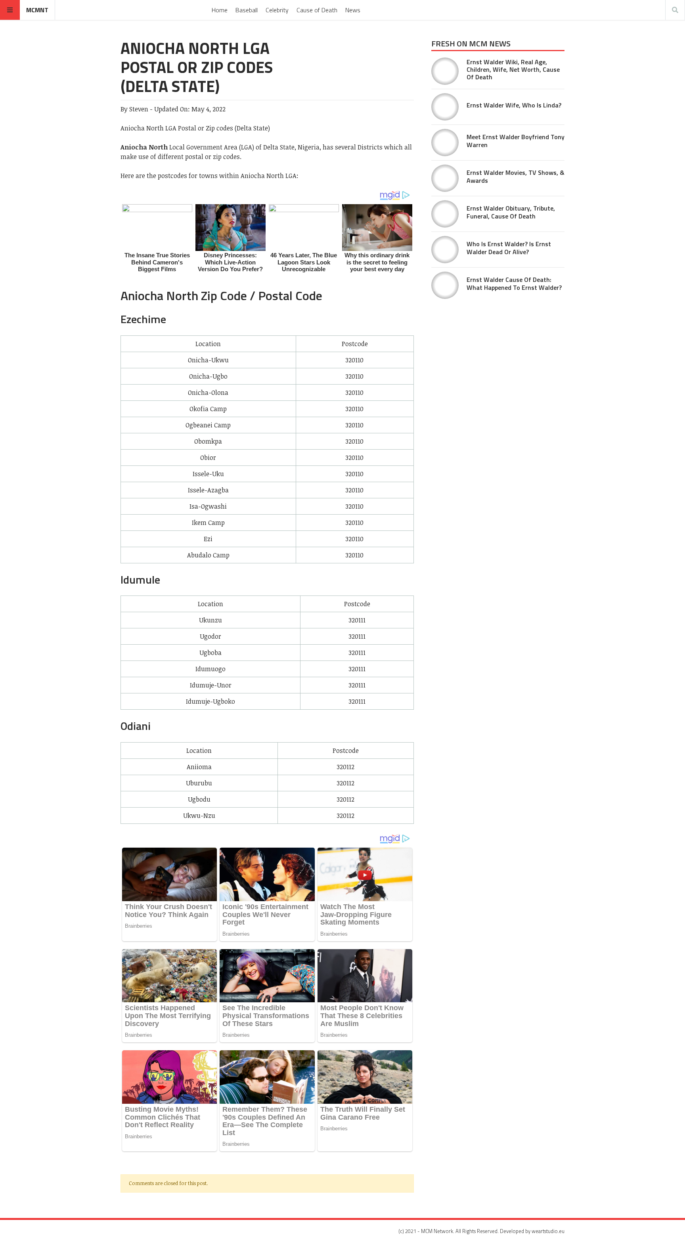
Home (220, 10)
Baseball (246, 10)
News (352, 10)
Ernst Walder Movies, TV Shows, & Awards (515, 176)
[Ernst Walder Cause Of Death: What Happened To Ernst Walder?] (445, 285)
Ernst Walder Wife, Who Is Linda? (514, 105)
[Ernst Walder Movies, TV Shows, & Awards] (445, 178)
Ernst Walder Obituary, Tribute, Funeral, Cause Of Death (511, 211)
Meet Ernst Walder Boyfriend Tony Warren (515, 140)
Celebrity (277, 10)
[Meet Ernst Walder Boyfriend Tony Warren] (445, 142)
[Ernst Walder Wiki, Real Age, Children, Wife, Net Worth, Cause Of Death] (445, 71)
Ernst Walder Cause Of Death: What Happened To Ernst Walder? (514, 283)
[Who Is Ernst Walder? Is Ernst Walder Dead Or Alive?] (445, 249)
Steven (138, 109)
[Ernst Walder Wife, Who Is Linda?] (445, 107)
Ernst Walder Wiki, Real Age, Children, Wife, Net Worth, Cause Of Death (513, 69)
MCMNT (37, 10)
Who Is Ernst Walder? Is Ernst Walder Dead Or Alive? (509, 247)
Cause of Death (317, 10)
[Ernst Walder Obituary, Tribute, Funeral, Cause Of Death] (445, 214)
